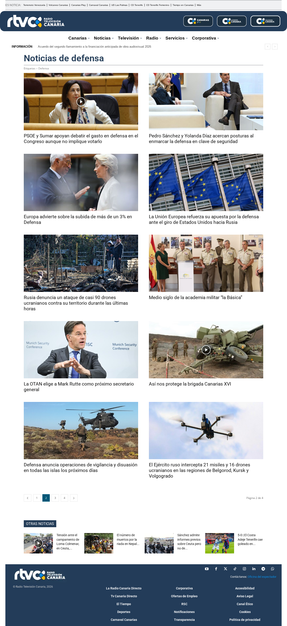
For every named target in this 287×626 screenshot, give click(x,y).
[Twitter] (225, 569)
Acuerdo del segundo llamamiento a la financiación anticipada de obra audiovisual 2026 (94, 46)
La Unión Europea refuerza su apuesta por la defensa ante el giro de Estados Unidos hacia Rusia (204, 219)
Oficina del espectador (262, 576)
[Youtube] (206, 569)
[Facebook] (216, 569)
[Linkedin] (253, 569)
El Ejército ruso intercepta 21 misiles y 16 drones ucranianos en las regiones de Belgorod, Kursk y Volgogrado (199, 470)
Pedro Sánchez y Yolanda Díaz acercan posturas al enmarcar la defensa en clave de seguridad (201, 138)
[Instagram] (244, 569)
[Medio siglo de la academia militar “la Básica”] (206, 263)
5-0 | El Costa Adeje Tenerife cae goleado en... (250, 539)
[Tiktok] (235, 569)
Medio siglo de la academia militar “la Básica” (195, 297)
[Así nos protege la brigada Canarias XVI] (206, 349)
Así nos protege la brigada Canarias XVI (190, 384)
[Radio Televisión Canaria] (35, 21)
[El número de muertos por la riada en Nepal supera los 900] (98, 543)
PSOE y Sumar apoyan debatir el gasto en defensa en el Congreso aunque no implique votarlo (81, 138)
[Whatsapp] (272, 569)
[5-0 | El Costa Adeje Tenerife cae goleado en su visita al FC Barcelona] (219, 543)
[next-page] (74, 498)
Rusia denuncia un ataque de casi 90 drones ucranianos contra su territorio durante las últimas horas (76, 303)
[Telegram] (263, 569)
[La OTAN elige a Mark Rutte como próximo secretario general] (81, 349)
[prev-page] (27, 498)
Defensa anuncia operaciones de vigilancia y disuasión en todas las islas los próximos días (80, 467)
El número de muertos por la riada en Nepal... (128, 539)
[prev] (267, 46)
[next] (275, 46)
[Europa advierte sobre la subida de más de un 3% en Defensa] (81, 182)
